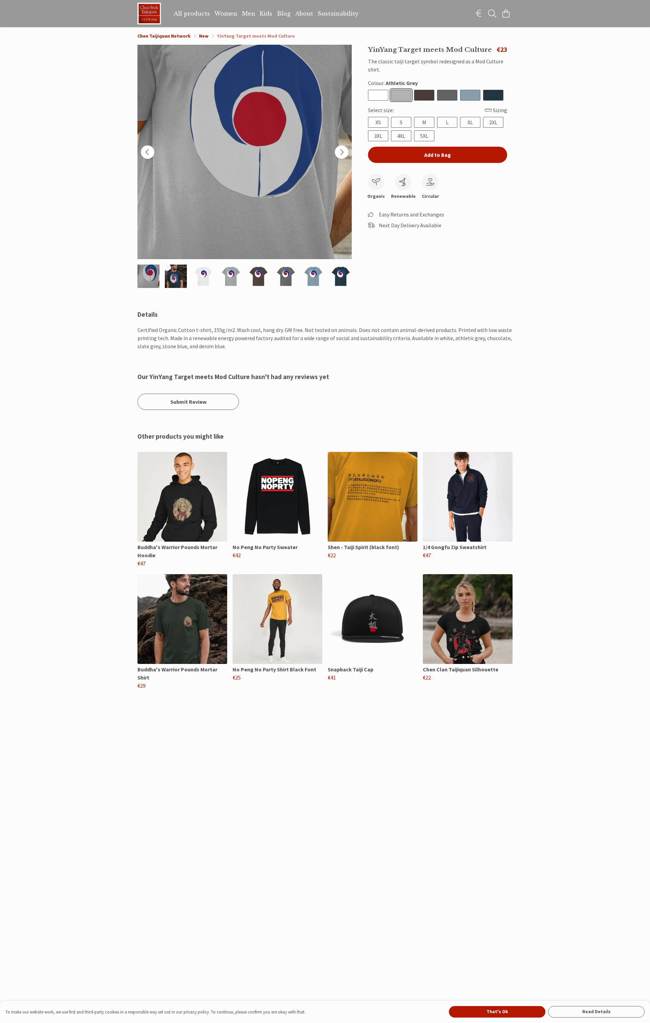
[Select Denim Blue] (493, 95)
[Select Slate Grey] (447, 95)
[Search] (492, 13)
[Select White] (378, 95)
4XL (401, 135)
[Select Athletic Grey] (401, 95)
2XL (493, 122)
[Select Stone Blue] (470, 95)
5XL (424, 135)
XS (378, 122)
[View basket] (506, 13)
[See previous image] (147, 152)
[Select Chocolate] (424, 95)
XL (470, 122)
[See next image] (341, 152)
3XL (378, 135)
